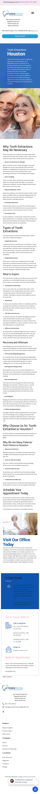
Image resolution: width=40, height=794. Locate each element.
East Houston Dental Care (13, 19)
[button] (32, 13)
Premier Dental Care (13, 23)
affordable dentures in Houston (19, 554)
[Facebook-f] (3, 712)
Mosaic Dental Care (13, 25)
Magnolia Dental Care (13, 21)
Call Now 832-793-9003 (28, 2)
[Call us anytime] (8, 625)
